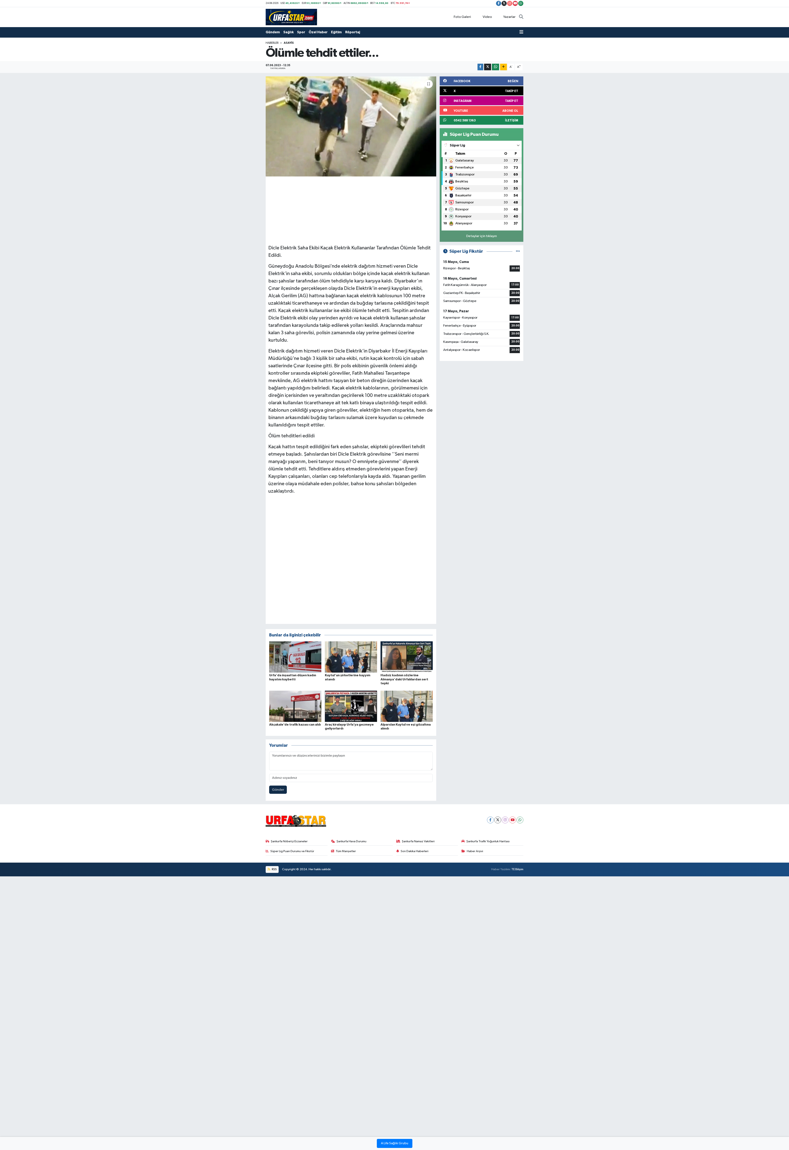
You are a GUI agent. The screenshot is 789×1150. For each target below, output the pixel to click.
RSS (274, 869)
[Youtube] (512, 820)
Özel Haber (318, 32)
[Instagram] (505, 820)
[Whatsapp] (520, 820)
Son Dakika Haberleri (414, 851)
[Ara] (521, 17)
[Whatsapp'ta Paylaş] (495, 67)
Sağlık (288, 32)
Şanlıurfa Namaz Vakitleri (418, 841)
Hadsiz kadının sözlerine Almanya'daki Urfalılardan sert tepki (404, 679)
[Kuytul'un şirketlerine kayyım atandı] (351, 657)
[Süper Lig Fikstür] (518, 251)
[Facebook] (490, 820)
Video (487, 17)
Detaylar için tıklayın (481, 236)
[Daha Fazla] (503, 67)
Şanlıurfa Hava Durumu (351, 841)
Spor (301, 32)
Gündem (273, 32)
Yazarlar (509, 17)
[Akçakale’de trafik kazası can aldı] (295, 706)
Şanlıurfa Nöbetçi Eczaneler (289, 841)
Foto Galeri (462, 17)
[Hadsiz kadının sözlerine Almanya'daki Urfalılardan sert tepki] (407, 657)
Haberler (272, 42)
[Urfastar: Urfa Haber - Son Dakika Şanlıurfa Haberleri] (291, 17)
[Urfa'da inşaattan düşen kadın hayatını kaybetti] (295, 657)
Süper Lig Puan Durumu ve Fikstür (292, 851)
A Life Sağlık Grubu (394, 1143)
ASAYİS (289, 42)
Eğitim (336, 32)
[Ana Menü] (521, 32)
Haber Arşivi (475, 851)
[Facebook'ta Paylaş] (480, 67)
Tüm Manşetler (346, 851)
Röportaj (352, 32)
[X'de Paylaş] (487, 67)
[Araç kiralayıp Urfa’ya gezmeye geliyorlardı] (351, 706)
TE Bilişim (517, 869)
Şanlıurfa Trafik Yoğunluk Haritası (488, 841)
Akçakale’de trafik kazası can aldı (295, 724)
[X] (497, 820)
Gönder (278, 790)
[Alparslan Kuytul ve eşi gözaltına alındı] (407, 706)
